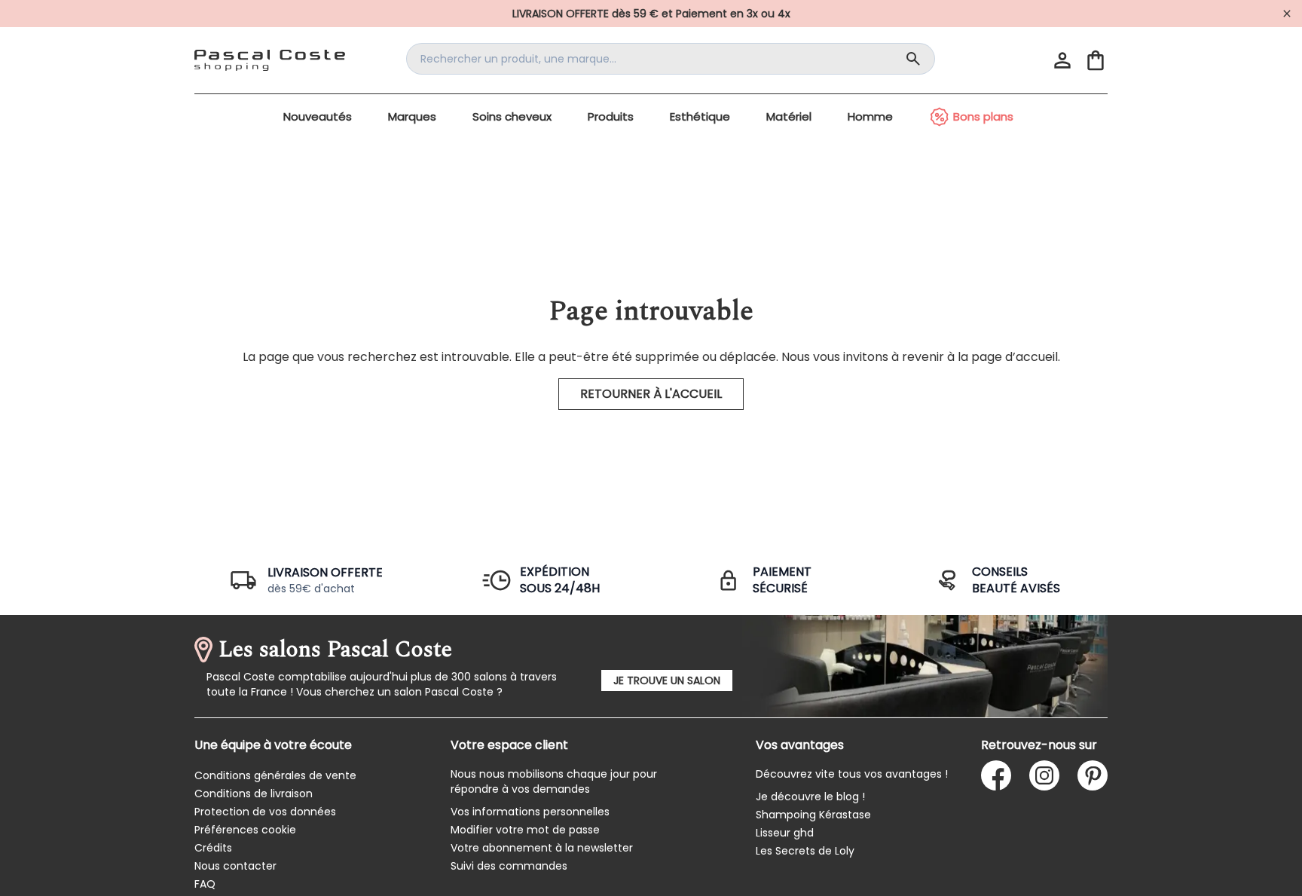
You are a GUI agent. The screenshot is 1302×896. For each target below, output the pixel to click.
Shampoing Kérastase (813, 814)
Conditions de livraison (253, 793)
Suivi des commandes (509, 865)
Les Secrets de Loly (805, 850)
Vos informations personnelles (530, 811)
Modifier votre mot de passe (525, 829)
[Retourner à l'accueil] (269, 60)
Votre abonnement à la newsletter (542, 847)
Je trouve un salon (666, 680)
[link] (651, 13)
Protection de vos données (265, 811)
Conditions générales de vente (275, 775)
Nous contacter (235, 865)
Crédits (213, 847)
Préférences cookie (245, 829)
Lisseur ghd (785, 832)
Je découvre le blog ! (810, 796)
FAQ (204, 883)
